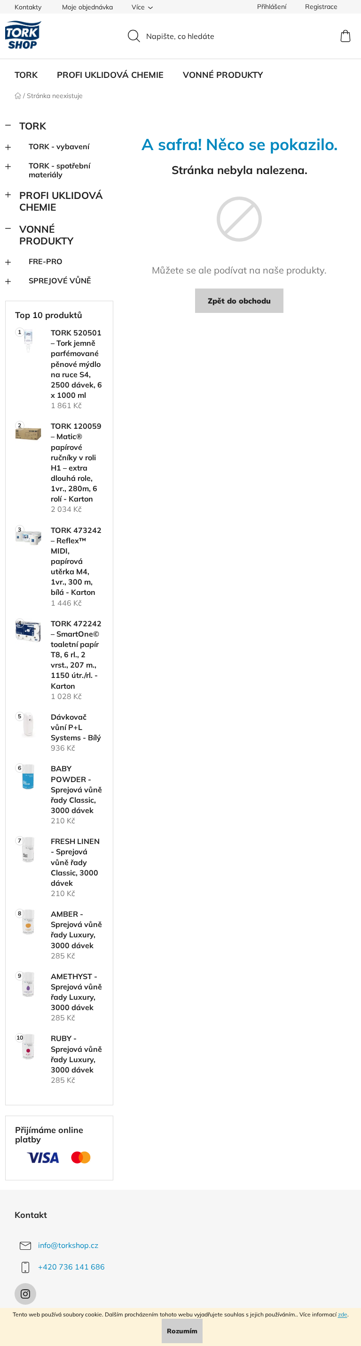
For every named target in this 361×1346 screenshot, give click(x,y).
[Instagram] (25, 1294)
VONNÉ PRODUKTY (46, 235)
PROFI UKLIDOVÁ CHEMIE (61, 201)
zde (342, 1314)
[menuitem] (26, 75)
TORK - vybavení (59, 146)
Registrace (321, 6)
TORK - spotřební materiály (59, 170)
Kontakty (28, 7)
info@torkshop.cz (68, 1245)
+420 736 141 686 (71, 1266)
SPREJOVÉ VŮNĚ (60, 280)
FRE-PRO (46, 261)
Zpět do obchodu (239, 300)
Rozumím (182, 1331)
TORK (32, 126)
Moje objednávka (87, 7)
